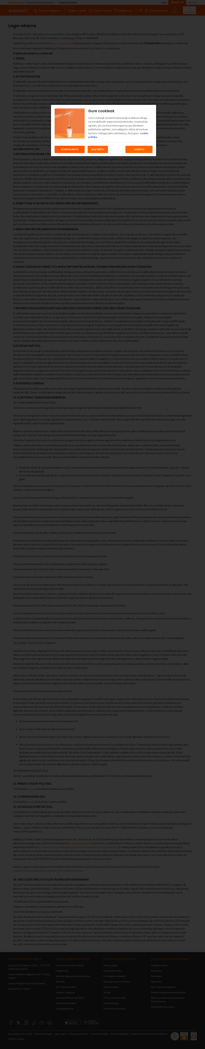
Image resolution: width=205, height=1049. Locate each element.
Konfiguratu (69, 149)
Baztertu (97, 149)
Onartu (139, 149)
